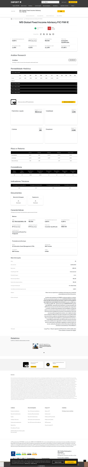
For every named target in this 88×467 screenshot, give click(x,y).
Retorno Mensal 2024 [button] (15, 86)
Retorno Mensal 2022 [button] (15, 92)
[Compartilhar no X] (44, 34)
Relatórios (59, 15)
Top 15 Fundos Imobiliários (33, 411)
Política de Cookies (49, 419)
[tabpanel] (44, 347)
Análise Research (30, 15)
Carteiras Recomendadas (33, 414)
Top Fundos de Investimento (34, 419)
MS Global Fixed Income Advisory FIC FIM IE (33, 18)
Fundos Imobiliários (15, 411)
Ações (12, 416)
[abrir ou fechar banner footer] (85, 461)
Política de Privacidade (50, 416)
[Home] (11, 18)
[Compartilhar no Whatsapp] (47, 34)
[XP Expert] (16, 2)
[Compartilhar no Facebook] (41, 34)
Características (50, 15)
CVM (23, 458)
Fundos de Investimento (18, 18)
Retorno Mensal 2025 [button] (15, 83)
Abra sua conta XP (73, 2)
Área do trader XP (49, 425)
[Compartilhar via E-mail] (53, 34)
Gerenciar (26, 463)
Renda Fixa (13, 425)
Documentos (40, 15)
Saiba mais (33, 463)
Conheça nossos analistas (67, 411)
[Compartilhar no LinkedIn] (50, 34)
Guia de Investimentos (15, 414)
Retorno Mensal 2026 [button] (15, 72)
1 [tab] (44, 352)
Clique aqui (33, 366)
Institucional (47, 414)
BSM (18, 458)
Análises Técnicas (15, 419)
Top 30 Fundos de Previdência (34, 422)
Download (18, 203)
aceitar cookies (70, 462)
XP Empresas (48, 422)
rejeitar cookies (58, 462)
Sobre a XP (47, 411)
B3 (13, 458)
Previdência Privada (15, 428)
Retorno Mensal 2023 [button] (15, 89)
